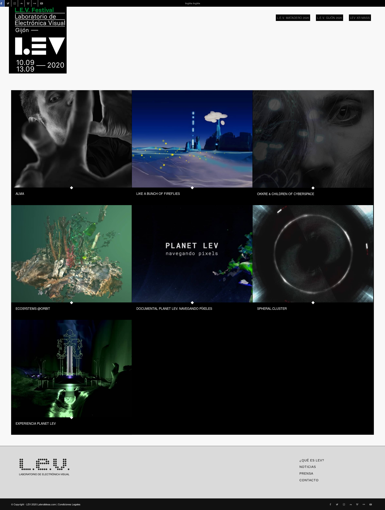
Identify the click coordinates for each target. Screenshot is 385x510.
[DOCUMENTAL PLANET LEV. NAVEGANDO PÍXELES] (192, 253)
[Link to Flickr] (34, 3)
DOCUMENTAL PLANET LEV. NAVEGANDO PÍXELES (174, 308)
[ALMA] (71, 139)
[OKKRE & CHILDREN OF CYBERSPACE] (313, 139)
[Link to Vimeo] (28, 3)
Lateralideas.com (46, 504)
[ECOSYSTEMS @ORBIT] (71, 253)
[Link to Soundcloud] (21, 3)
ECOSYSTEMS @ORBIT (33, 308)
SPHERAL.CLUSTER (272, 308)
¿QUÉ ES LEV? (311, 460)
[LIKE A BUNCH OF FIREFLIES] (192, 139)
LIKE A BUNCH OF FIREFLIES (158, 193)
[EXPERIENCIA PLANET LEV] (71, 368)
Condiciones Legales (69, 504)
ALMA (20, 193)
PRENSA (306, 473)
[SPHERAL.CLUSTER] (313, 253)
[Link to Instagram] (14, 3)
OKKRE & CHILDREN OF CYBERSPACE (285, 194)
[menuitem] (293, 18)
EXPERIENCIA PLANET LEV (36, 423)
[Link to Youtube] (41, 3)
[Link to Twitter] (8, 3)
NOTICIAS (307, 467)
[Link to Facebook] (330, 504)
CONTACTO (309, 480)
